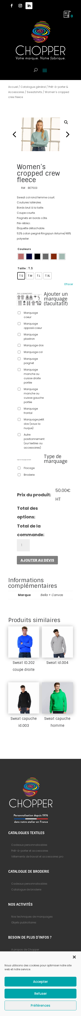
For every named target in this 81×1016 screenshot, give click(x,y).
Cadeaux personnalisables (29, 845)
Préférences (40, 1005)
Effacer (68, 284)
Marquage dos (34, 345)
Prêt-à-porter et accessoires (29, 851)
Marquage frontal (31, 411)
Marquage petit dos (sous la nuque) (34, 424)
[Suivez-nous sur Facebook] (11, 5)
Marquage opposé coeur (33, 326)
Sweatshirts (34, 92)
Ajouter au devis (37, 560)
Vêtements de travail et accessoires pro (37, 856)
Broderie (29, 475)
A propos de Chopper (25, 949)
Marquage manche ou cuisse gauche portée (34, 395)
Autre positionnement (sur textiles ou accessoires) (34, 441)
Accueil (13, 87)
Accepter (40, 981)
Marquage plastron (31, 337)
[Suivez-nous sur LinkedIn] (28, 5)
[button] (74, 957)
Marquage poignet (31, 361)
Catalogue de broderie (26, 889)
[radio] (21, 256)
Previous (14, 134)
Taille (21, 268)
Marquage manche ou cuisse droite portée (32, 376)
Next (66, 134)
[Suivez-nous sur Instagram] (20, 5)
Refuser (40, 993)
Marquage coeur (31, 315)
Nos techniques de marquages (32, 916)
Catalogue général (33, 87)
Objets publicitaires (23, 922)
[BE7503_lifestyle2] (40, 134)
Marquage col (33, 352)
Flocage (29, 468)
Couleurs (24, 249)
